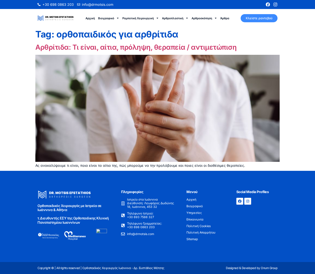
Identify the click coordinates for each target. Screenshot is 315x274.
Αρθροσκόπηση (202, 18)
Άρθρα (224, 18)
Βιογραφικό (106, 18)
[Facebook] (268, 4)
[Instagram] (275, 4)
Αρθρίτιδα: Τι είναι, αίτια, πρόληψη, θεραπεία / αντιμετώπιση (136, 47)
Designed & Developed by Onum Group (252, 268)
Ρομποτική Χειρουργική (138, 18)
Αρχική (90, 18)
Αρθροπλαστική (172, 18)
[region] (259, 240)
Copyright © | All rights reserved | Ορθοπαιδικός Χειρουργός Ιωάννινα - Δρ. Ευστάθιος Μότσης (101, 268)
